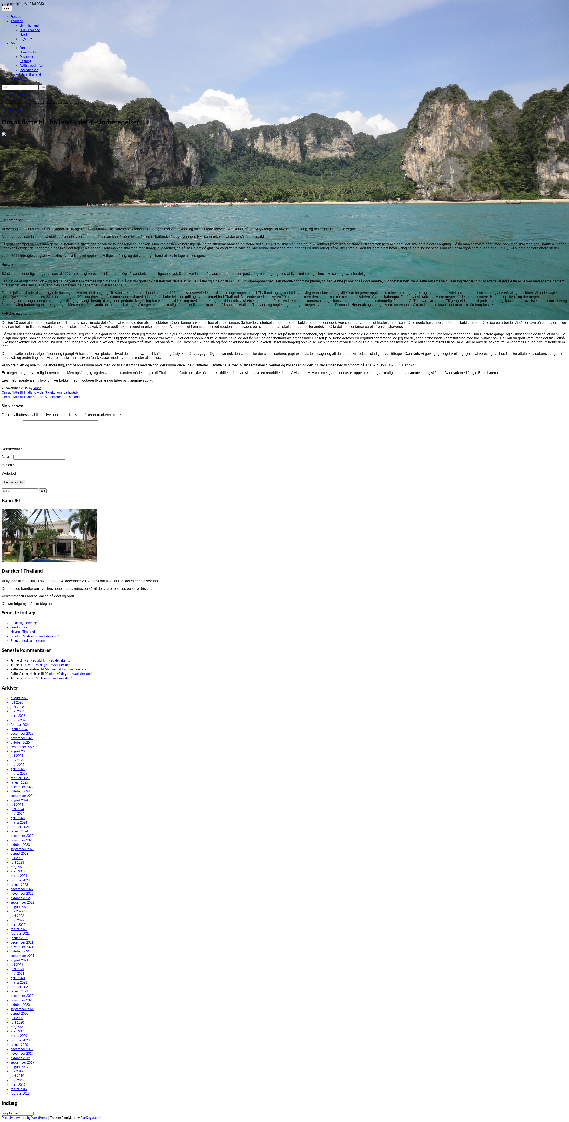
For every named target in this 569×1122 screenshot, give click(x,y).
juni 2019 (17, 1076)
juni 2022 (17, 916)
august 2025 (19, 751)
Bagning (25, 61)
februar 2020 (20, 1040)
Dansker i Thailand (15, 95)
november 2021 (22, 947)
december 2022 (22, 889)
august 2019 (19, 1067)
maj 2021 (17, 974)
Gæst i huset (19, 627)
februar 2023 (20, 880)
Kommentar (12, 449)
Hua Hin (25, 34)
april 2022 (18, 925)
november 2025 (22, 738)
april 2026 (18, 716)
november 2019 (22, 1054)
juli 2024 (17, 805)
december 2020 (22, 996)
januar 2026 (19, 729)
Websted (9, 473)
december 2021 (22, 942)
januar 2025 (19, 782)
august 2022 (19, 907)
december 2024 (22, 787)
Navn (7, 456)
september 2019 (22, 1062)
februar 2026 (20, 725)
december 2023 (22, 836)
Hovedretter (28, 52)
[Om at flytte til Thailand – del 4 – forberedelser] (73, 211)
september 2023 (22, 849)
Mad (14, 43)
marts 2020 (19, 1036)
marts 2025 (19, 774)
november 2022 (22, 894)
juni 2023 (17, 862)
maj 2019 (17, 1080)
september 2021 (22, 956)
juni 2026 (17, 707)
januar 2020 (19, 1045)
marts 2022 (19, 929)
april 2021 (18, 978)
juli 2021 (17, 965)
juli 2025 (17, 756)
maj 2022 (17, 920)
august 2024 (19, 800)
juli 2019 (17, 1071)
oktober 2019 (20, 1058)
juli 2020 (17, 1018)
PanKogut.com (91, 1118)
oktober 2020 (20, 1005)
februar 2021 (20, 987)
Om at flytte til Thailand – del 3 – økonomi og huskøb (40, 392)
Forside (16, 17)
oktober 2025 (20, 742)
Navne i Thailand (23, 632)
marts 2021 (19, 982)
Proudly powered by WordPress (25, 1118)
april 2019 (18, 1085)
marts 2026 (19, 720)
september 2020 (22, 1009)
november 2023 (22, 840)
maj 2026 (17, 711)
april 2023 (18, 871)
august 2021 (19, 960)
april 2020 (18, 1031)
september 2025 (22, 747)
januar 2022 (19, 938)
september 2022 (22, 902)
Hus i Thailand (30, 30)
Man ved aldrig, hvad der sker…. (47, 660)
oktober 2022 (20, 898)
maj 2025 (17, 765)
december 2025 (22, 734)
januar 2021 (19, 991)
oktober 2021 (20, 951)
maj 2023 (17, 867)
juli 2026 (17, 702)
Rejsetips (26, 39)
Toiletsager (19, 79)
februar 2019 (20, 1094)
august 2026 (19, 698)
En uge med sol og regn (28, 641)
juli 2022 (17, 911)
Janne (37, 388)
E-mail (8, 465)
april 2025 (18, 769)
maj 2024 (17, 814)
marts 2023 (19, 876)
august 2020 (19, 1014)
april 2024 (18, 818)
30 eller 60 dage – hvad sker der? (35, 636)
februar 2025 (20, 778)
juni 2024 (17, 809)
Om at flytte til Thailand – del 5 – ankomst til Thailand (41, 397)
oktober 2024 (20, 791)
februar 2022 (20, 934)
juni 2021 (17, 969)
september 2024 (22, 796)
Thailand (17, 21)
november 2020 (22, 1000)
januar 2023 (19, 885)
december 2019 (22, 1049)
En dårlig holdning (24, 623)
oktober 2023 (20, 845)
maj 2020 (17, 1027)
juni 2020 (17, 1022)
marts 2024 (19, 822)
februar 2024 (20, 827)
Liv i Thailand (29, 26)
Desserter (27, 57)
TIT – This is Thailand (26, 74)
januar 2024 (19, 831)
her (50, 604)
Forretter (26, 48)
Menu (7, 8)
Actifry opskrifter (32, 66)
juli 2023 (17, 858)
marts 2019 (19, 1089)
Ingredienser (29, 70)
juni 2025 (17, 760)
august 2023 (19, 854)
